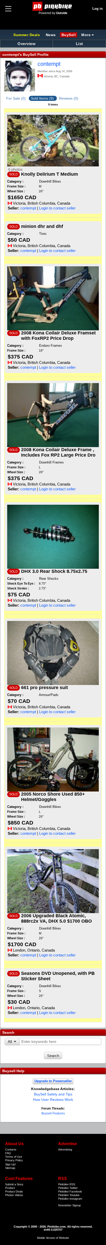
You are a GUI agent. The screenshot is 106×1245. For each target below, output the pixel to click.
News (51, 35)
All (10, 1041)
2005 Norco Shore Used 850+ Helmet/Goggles (53, 797)
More (86, 35)
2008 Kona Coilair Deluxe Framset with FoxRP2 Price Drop (58, 335)
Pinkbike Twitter (68, 1187)
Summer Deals (27, 35)
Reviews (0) (68, 98)
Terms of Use (13, 1156)
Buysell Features (53, 1113)
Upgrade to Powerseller (53, 1081)
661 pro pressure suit (44, 687)
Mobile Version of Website (53, 1237)
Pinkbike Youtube (69, 1195)
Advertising (65, 1149)
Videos (19, 1195)
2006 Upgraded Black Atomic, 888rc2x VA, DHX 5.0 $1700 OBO (56, 918)
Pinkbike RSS (66, 1184)
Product (10, 1187)
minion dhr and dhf (42, 226)
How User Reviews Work (53, 1100)
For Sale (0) (16, 98)
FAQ (8, 1153)
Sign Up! (10, 1164)
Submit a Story (14, 1184)
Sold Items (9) (43, 98)
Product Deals (14, 1191)
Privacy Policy (14, 1160)
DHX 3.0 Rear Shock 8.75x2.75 (54, 571)
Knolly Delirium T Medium (49, 174)
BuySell (68, 35)
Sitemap (10, 1167)
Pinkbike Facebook (70, 1191)
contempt (49, 64)
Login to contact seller (57, 208)
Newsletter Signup (69, 1205)
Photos (9, 1195)
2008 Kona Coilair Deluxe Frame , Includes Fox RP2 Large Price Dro (58, 452)
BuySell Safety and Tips (53, 1094)
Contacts (10, 1149)
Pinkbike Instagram (70, 1198)
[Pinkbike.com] (53, 6)
